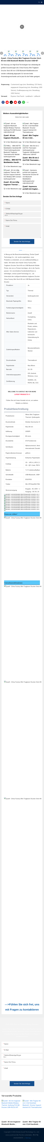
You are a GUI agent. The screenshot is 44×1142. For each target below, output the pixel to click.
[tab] (20, 249)
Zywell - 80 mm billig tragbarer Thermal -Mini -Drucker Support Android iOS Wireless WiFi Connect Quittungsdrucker (12, 183)
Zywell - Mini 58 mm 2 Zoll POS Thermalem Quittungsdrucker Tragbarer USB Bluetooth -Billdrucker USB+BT (31, 159)
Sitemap (28, 1138)
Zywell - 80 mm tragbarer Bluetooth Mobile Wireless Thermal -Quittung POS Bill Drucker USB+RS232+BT (11, 137)
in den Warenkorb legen (14, 142)
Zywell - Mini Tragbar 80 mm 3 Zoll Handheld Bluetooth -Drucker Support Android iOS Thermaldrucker (31, 137)
